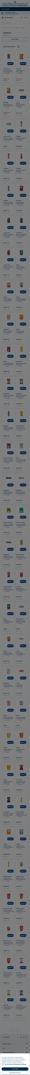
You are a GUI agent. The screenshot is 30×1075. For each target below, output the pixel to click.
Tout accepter (15, 1069)
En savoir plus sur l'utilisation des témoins (15, 1064)
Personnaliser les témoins (15, 1072)
